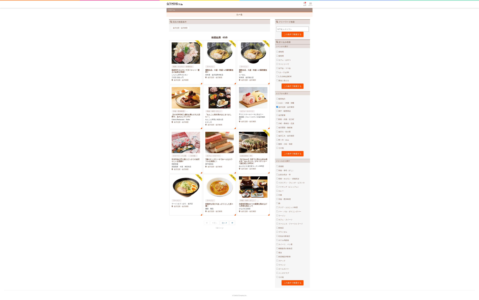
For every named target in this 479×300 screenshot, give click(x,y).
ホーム (172, 10)
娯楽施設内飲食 (284, 256)
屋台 (280, 252)
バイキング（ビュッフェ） (288, 186)
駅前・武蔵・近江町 (286, 119)
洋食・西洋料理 (284, 199)
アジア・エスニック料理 (288, 207)
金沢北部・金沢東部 (286, 107)
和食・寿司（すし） (286, 170)
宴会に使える (283, 80)
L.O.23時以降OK (285, 76)
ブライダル (282, 232)
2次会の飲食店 (284, 236)
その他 (281, 148)
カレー (281, 191)
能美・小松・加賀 (285, 144)
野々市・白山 (283, 140)
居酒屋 (281, 166)
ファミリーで (283, 64)
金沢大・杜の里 (284, 131)
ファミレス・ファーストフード (290, 223)
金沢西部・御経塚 (285, 127)
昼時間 (281, 51)
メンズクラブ (283, 273)
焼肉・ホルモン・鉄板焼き (288, 178)
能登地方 (281, 98)
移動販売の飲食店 (285, 248)
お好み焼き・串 (284, 174)
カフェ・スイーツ (285, 219)
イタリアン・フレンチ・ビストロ (291, 182)
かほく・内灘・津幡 (286, 103)
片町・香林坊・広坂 (286, 123)
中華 (280, 195)
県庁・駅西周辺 (284, 111)
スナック (281, 260)
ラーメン (281, 215)
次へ (223, 223)
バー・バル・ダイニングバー (289, 211)
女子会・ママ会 (284, 68)
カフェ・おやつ (284, 60)
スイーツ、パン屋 (285, 244)
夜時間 (281, 56)
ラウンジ (281, 264)
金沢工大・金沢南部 (286, 135)
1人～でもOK (283, 72)
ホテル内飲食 (283, 240)
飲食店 (281, 227)
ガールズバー (283, 269)
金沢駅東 (281, 115)
